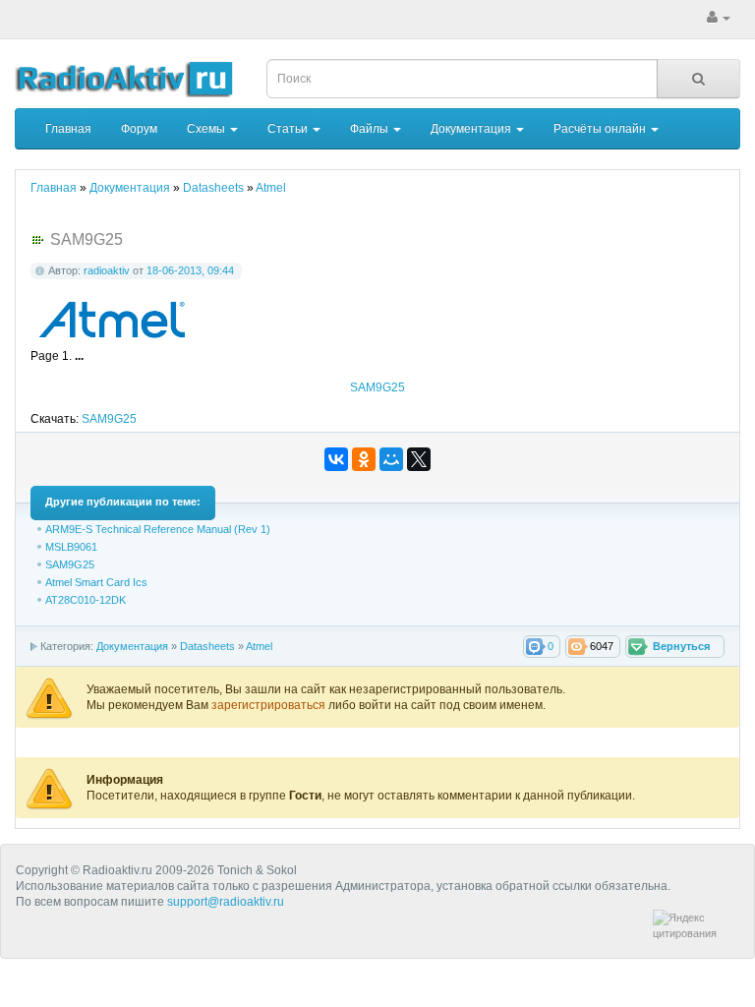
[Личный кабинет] (718, 18)
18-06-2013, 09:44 (190, 270)
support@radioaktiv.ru (225, 902)
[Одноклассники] (364, 459)
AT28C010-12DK (85, 600)
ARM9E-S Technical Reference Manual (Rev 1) (157, 529)
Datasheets (207, 646)
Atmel (259, 646)
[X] (419, 459)
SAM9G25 (377, 387)
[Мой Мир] (391, 459)
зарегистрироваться (269, 705)
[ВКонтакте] (336, 459)
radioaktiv (107, 270)
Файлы (370, 129)
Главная (68, 129)
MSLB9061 (71, 547)
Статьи (289, 129)
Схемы (207, 129)
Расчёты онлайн (601, 129)
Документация (472, 129)
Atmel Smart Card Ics (96, 582)
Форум (139, 129)
